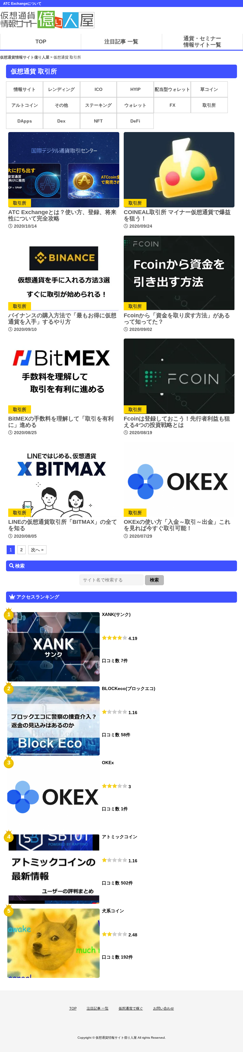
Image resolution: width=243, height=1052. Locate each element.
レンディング (61, 89)
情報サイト (25, 89)
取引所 (209, 105)
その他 (61, 105)
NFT (98, 121)
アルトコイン (24, 105)
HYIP (135, 89)
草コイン (209, 89)
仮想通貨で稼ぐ (131, 1008)
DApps (24, 121)
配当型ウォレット (172, 89)
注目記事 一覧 (98, 1008)
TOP (73, 1008)
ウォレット (135, 105)
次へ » (37, 549)
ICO (99, 89)
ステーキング (98, 105)
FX (172, 105)
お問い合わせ (163, 1008)
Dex (61, 121)
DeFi (135, 121)
